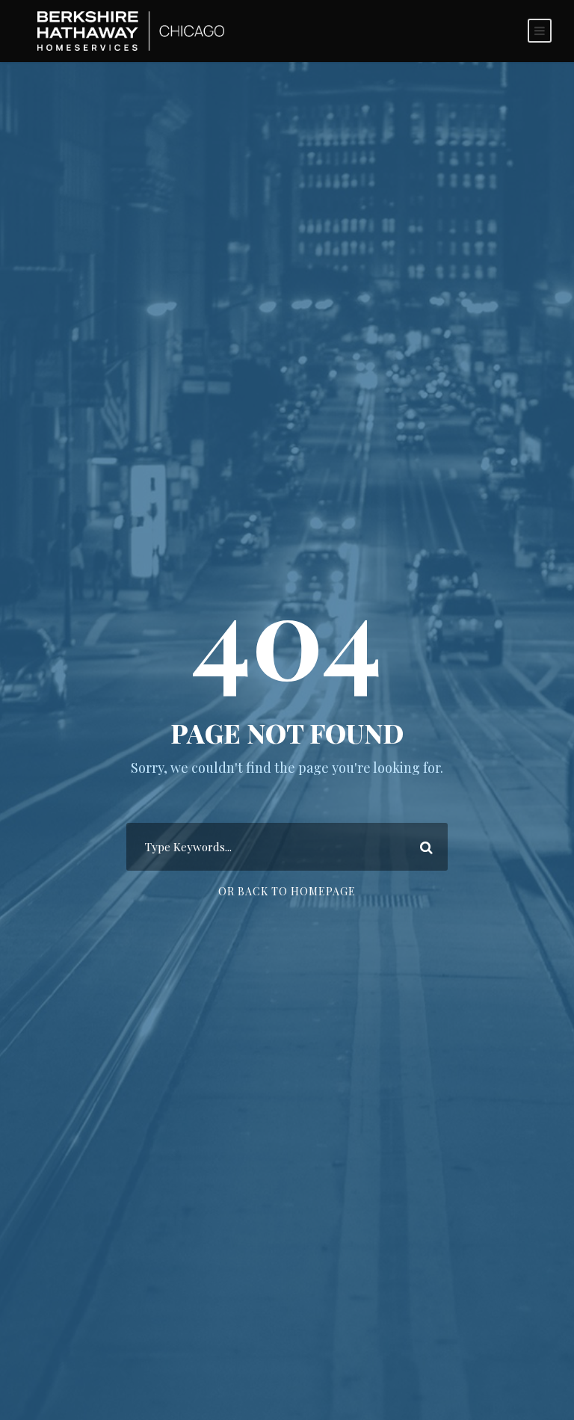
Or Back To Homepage (287, 891)
